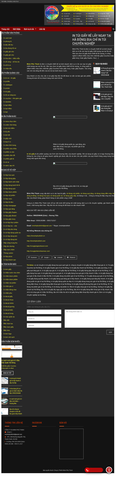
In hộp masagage (9, 205)
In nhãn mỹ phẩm (9, 283)
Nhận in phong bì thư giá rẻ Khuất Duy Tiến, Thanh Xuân (107, 84)
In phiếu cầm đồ (9, 155)
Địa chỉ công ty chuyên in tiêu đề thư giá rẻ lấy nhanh (16, 411)
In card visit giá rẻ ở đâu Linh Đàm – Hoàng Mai (16, 401)
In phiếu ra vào (8, 152)
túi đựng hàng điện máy (103, 193)
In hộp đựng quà (9, 188)
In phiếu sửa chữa (9, 148)
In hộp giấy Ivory (9, 219)
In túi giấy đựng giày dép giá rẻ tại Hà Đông (92, 270)
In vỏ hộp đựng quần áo (12, 233)
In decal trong (8, 313)
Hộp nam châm (8, 249)
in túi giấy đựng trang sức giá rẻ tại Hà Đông (90, 281)
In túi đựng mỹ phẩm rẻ (60, 287)
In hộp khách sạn (9, 260)
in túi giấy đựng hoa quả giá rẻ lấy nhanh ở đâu (81, 273)
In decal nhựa (8, 300)
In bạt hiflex (7, 105)
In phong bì (7, 41)
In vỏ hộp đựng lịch (10, 236)
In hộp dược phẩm (10, 192)
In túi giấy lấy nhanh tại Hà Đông (81, 268)
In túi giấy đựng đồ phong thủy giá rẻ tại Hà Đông (89, 284)
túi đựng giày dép (70, 196)
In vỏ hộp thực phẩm (10, 222)
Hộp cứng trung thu (10, 243)
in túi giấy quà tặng (100, 268)
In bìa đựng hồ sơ (9, 48)
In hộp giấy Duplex (10, 212)
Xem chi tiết (7, 373)
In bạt (5, 112)
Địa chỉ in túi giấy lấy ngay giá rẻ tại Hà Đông (57, 289)
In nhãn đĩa (7, 68)
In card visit (7, 38)
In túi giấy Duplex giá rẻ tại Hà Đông (56, 268)
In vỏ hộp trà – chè (10, 226)
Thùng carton (8, 253)
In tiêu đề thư (8, 45)
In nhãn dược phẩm (10, 276)
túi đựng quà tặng (87, 193)
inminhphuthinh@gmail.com (42, 226)
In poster (6, 88)
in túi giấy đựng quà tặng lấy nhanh (92, 279)
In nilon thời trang (9, 145)
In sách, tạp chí (8, 165)
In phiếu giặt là (8, 159)
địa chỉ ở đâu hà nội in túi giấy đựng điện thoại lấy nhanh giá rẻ (75, 292)
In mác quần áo (9, 317)
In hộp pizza (7, 256)
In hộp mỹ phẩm (9, 195)
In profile (6, 81)
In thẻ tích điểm (9, 128)
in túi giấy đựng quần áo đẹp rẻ (62, 281)
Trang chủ (5, 29)
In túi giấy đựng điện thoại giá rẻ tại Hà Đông (55, 284)
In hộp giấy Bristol (9, 216)
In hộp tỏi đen (8, 202)
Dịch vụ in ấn (29, 29)
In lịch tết (6, 135)
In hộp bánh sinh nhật (11, 182)
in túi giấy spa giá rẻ (49, 270)
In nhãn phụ (7, 293)
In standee (7, 102)
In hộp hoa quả (8, 175)
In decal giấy (8, 296)
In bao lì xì (7, 142)
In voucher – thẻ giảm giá (12, 98)
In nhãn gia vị (8, 286)
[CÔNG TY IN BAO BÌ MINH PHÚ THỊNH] (79, 15)
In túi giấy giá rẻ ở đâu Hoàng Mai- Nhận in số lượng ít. (107, 108)
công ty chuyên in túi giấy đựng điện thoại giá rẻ (88, 265)
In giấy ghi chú (8, 51)
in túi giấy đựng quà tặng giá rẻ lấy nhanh (64, 279)
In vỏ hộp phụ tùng (10, 229)
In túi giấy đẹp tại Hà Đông (66, 270)
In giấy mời (7, 138)
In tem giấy (7, 269)
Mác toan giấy (8, 327)
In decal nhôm (8, 303)
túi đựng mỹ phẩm (73, 193)
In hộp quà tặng (9, 209)
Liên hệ (42, 29)
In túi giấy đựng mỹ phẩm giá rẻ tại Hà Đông (68, 276)
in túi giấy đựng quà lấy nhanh (37, 279)
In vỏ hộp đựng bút (10, 239)
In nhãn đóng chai (9, 289)
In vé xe (6, 162)
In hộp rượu (7, 199)
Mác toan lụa (8, 323)
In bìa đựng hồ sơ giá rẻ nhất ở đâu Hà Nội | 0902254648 (16, 391)
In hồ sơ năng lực (9, 95)
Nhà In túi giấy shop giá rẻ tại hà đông (83, 287)
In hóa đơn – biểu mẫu (11, 58)
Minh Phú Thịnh (33, 64)
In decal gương (8, 306)
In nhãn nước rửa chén (11, 273)
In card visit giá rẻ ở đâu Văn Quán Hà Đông (10, 361)
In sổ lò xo (7, 65)
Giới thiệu (16, 29)
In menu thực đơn (9, 121)
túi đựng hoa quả (43, 196)
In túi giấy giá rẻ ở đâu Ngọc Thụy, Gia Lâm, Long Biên (107, 96)
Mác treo (6, 330)
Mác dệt (6, 320)
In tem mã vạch (9, 337)
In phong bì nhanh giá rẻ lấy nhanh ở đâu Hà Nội (15, 380)
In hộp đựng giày (9, 178)
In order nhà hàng (9, 125)
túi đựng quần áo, (56, 196)
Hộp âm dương (8, 246)
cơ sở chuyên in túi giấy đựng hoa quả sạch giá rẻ (52, 265)
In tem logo (7, 334)
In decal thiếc (8, 310)
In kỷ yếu (6, 131)
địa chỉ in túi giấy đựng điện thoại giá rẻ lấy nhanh (91, 289)
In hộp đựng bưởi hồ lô (11, 185)
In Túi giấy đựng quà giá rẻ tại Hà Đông (99, 276)
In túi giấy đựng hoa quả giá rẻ (52, 273)
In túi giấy (6, 91)
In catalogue (7, 85)
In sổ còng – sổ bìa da (11, 62)
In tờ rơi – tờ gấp (9, 78)
